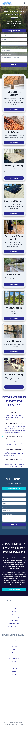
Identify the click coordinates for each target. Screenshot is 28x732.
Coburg (14, 640)
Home (14, 605)
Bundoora (14, 646)
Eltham (14, 661)
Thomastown (14, 643)
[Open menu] (24, 3)
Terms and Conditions (17, 728)
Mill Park (14, 671)
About (14, 608)
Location (3, 48)
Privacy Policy (9, 728)
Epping (14, 653)
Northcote (14, 665)
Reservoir (14, 668)
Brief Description (6, 54)
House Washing (14, 617)
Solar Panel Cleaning (14, 627)
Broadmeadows (14, 658)
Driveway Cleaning (14, 623)
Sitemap (14, 611)
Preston (14, 649)
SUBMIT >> (14, 65)
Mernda (14, 675)
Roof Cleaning (14, 620)
